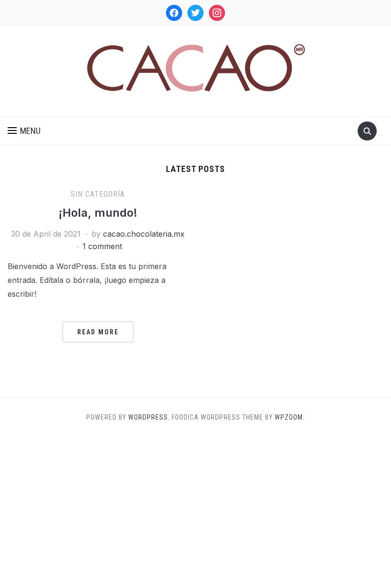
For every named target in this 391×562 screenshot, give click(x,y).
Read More (98, 332)
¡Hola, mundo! (98, 213)
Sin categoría (98, 194)
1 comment (102, 246)
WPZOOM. (290, 417)
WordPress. (149, 417)
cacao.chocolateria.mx (144, 234)
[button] (24, 131)
